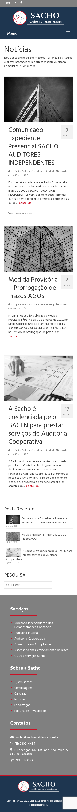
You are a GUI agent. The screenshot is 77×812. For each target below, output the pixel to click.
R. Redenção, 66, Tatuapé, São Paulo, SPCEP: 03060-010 (40, 752)
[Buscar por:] (28, 585)
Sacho (29, 213)
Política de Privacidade (30, 711)
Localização (22, 705)
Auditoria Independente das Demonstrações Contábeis (33, 625)
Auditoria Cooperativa (29, 638)
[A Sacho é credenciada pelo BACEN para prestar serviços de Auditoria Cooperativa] (38, 378)
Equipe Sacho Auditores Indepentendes (33, 171)
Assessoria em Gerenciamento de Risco (41, 650)
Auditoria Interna (26, 633)
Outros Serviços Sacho (30, 656)
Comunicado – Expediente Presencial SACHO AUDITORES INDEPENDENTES (44, 520)
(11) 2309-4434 (25, 744)
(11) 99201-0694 (22, 760)
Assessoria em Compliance (32, 644)
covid (12, 213)
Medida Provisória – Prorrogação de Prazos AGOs (44, 536)
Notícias (16, 175)
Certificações (23, 688)
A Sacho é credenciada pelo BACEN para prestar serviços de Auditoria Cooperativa (39, 555)
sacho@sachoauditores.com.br (36, 737)
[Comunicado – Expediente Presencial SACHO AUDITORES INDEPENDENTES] (38, 99)
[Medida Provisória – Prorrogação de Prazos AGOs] (38, 249)
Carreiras (20, 693)
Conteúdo (25, 203)
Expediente (21, 213)
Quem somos (23, 682)
